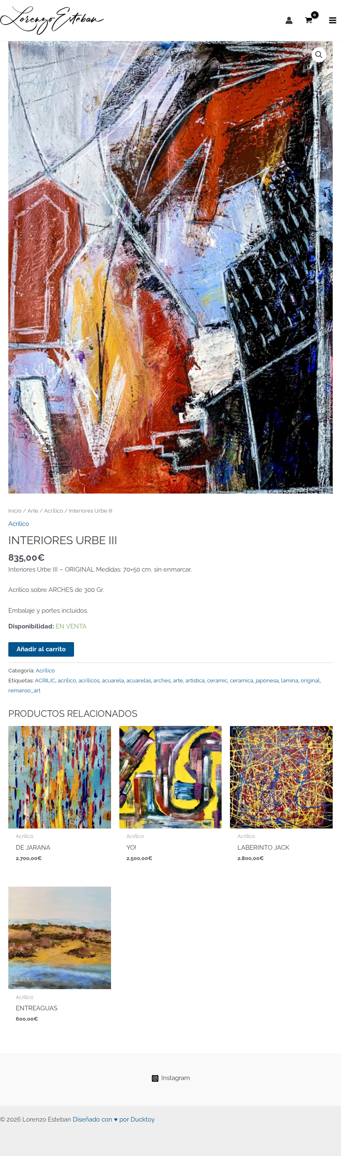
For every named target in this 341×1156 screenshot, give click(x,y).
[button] (318, 54)
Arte (32, 510)
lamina (289, 680)
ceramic (217, 680)
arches (161, 680)
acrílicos (89, 680)
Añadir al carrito (41, 649)
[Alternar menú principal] (332, 20)
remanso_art (24, 690)
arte (178, 680)
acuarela (113, 680)
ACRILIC (45, 680)
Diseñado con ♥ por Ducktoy (114, 1119)
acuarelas (138, 680)
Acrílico (53, 510)
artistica (195, 680)
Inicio (15, 510)
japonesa (267, 680)
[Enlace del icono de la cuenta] (289, 20)
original (310, 680)
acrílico (67, 680)
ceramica (241, 680)
